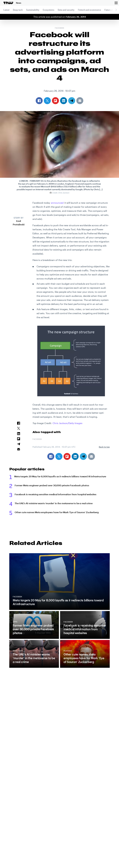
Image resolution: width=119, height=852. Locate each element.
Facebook (59, 28)
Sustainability (32, 9)
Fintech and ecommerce (89, 9)
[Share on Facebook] (50, 456)
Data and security (66, 9)
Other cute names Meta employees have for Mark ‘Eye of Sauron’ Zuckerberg (57, 512)
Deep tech (18, 9)
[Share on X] (58, 456)
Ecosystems (48, 9)
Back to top (104, 447)
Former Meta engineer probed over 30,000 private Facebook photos (52, 485)
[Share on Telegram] (83, 456)
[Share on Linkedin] (75, 456)
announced (57, 202)
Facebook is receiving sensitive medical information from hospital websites (55, 494)
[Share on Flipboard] (67, 456)
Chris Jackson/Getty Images (67, 423)
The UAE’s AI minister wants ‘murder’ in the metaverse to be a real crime (53, 503)
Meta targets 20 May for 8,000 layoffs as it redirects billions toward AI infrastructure (60, 476)
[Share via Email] (91, 456)
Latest (6, 9)
